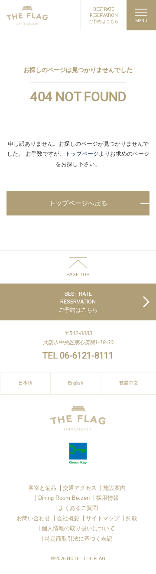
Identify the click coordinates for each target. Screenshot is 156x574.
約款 (131, 518)
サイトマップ (103, 518)
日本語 (25, 382)
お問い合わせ (33, 518)
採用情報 (107, 498)
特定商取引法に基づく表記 (78, 538)
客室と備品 (42, 488)
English (75, 382)
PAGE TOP (78, 274)
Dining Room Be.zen (64, 498)
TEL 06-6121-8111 (78, 355)
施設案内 (114, 488)
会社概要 (68, 518)
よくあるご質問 (78, 508)
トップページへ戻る (78, 203)
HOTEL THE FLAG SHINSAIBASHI (27, 15)
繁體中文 (128, 382)
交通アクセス (80, 488)
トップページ (82, 153)
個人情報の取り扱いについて (78, 528)
